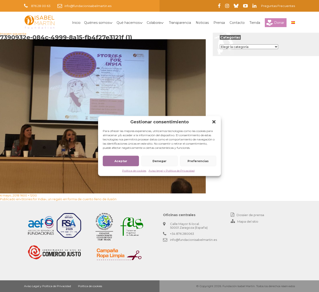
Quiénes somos (97, 23)
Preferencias (198, 161)
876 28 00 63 (40, 6)
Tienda (254, 23)
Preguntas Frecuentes (278, 6)
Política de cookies (134, 170)
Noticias (202, 23)
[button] (214, 122)
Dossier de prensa (250, 215)
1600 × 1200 (28, 195)
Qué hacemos (128, 23)
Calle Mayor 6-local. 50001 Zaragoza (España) (189, 225)
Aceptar (120, 161)
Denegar (159, 161)
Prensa (219, 23)
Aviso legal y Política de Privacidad (172, 170)
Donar (279, 23)
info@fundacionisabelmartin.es (87, 6)
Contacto (237, 23)
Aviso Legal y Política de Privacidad (47, 286)
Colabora (154, 23)
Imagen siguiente (13, 34)
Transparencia (180, 23)
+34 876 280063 (182, 233)
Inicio (76, 23)
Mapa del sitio (247, 221)
